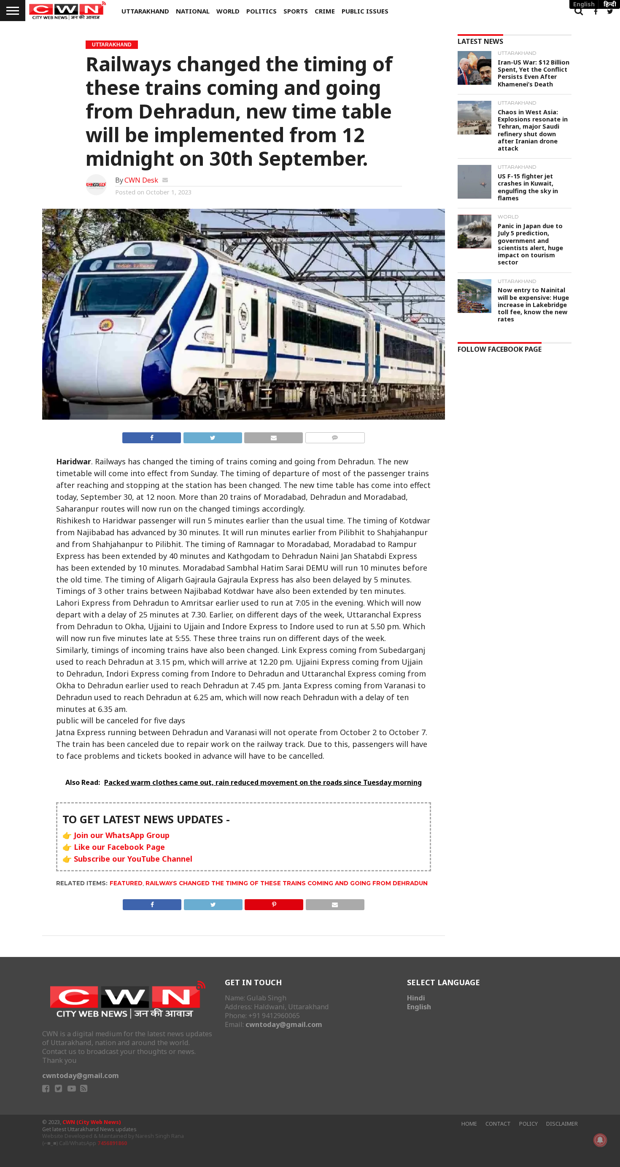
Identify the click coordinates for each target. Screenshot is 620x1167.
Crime (325, 11)
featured (126, 883)
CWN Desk (141, 180)
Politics (261, 11)
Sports (295, 11)
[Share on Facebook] (151, 436)
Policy (528, 1123)
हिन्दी (610, 4)
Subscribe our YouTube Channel (133, 859)
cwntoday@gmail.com (80, 1075)
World (228, 11)
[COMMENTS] (335, 436)
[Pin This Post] (274, 903)
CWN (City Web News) (91, 1122)
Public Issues (365, 11)
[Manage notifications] (600, 1140)
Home (469, 1123)
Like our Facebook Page (119, 847)
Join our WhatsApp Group (122, 835)
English (419, 1006)
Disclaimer (562, 1123)
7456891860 (112, 1143)
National (193, 11)
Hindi (416, 998)
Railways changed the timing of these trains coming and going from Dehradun (287, 883)
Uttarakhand (145, 11)
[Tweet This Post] (212, 436)
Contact (498, 1123)
